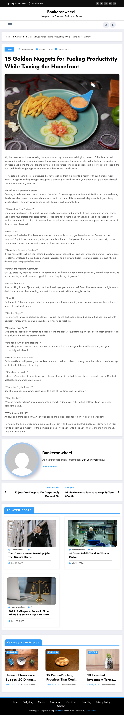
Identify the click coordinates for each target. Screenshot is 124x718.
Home (15, 705)
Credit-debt (72, 705)
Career (9, 49)
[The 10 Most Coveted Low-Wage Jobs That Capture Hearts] (31, 532)
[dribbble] (106, 3)
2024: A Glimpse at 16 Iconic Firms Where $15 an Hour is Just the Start (28, 613)
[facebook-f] (97, 3)
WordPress (59, 714)
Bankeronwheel (61, 12)
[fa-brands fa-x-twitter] (101, 3)
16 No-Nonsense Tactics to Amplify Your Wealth (89, 494)
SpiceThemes (90, 714)
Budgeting (28, 705)
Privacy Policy (103, 705)
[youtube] (114, 3)
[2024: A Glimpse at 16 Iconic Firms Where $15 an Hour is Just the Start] (31, 590)
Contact (61, 709)
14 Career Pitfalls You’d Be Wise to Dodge (89, 555)
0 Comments (64, 49)
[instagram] (110, 3)
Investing (52, 652)
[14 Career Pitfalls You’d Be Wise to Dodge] (92, 532)
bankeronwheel (27, 49)
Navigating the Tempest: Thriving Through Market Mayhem (100, 677)
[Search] (106, 25)
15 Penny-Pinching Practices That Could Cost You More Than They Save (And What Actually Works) (20, 677)
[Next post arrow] (118, 492)
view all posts (49, 466)
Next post (69, 487)
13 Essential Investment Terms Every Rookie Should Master (61, 677)
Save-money (12, 652)
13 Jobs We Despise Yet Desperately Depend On (37, 494)
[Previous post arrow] (5, 492)
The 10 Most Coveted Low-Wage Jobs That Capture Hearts (29, 555)
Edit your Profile (91, 459)
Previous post (53, 487)
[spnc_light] (113, 25)
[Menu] (10, 24)
